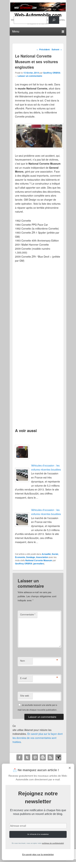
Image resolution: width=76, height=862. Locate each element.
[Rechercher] (54, 20)
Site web (24, 695)
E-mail (23, 678)
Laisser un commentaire (30, 75)
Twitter (27, 757)
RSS (51, 757)
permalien (39, 563)
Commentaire (27, 614)
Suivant (57, 49)
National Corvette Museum (38, 560)
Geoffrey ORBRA (51, 72)
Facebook (19, 757)
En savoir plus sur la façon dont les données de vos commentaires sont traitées (38, 737)
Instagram (58, 757)
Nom (22, 660)
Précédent (43, 49)
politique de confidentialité (53, 843)
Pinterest (35, 757)
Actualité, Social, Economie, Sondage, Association (37, 555)
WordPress (43, 757)
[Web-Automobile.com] (38, 10)
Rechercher (36, 14)
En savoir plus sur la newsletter (38, 854)
